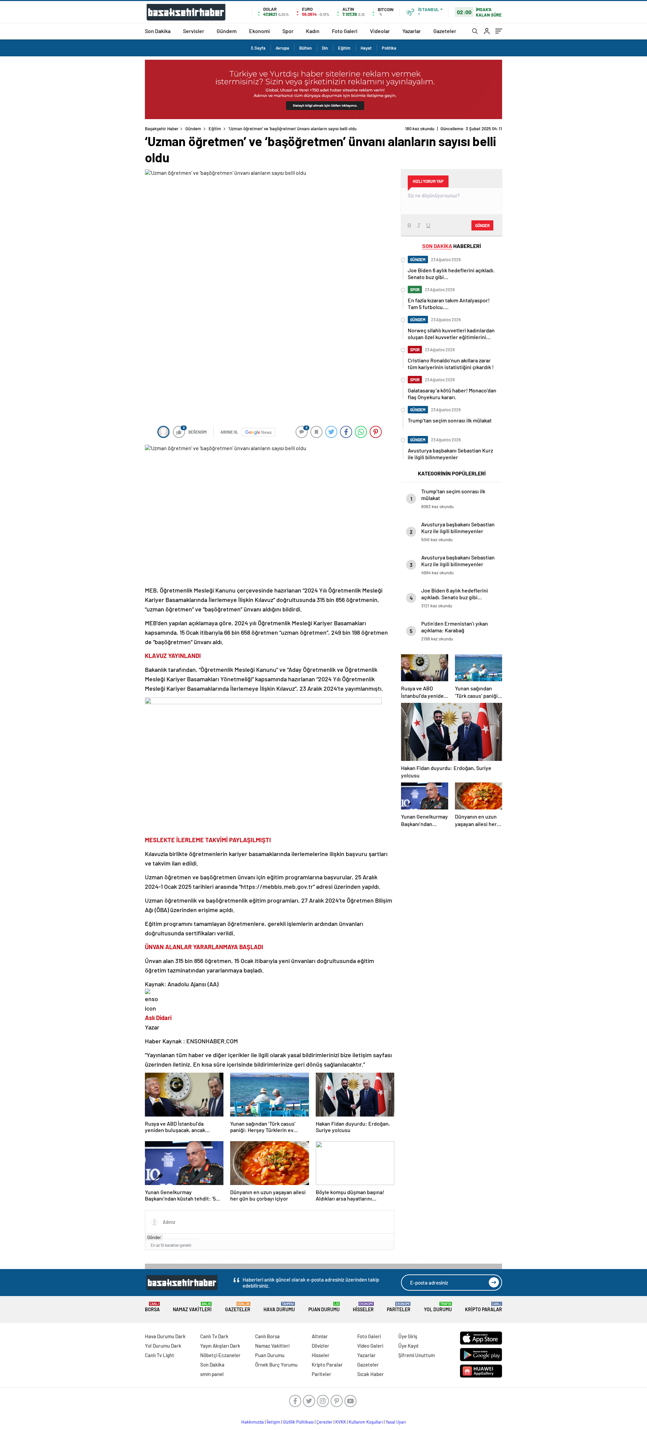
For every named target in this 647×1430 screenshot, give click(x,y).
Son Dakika (158, 31)
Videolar (380, 31)
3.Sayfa (258, 48)
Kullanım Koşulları (366, 1422)
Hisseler (363, 1307)
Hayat (366, 48)
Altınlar (320, 1336)
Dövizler (320, 1346)
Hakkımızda (252, 1422)
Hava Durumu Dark (165, 1336)
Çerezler (324, 1422)
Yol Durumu (438, 1307)
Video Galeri (370, 1346)
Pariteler (398, 1307)
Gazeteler (444, 31)
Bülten (305, 48)
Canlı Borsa (267, 1336)
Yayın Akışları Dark (220, 1346)
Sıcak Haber (370, 1374)
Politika (389, 48)
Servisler (193, 31)
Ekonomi (259, 31)
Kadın (312, 31)
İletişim (273, 1422)
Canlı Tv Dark (214, 1336)
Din (325, 48)
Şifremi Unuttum (416, 1355)
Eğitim (344, 48)
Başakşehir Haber (162, 128)
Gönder (154, 1237)
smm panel (212, 1374)
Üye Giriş (407, 1336)
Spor (288, 31)
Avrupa (282, 48)
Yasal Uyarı (396, 1422)
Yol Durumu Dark (163, 1346)
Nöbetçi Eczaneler (220, 1355)
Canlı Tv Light (159, 1355)
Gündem (227, 31)
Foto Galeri (345, 31)
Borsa (152, 1307)
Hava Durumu (279, 1307)
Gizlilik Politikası (298, 1422)
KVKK (340, 1422)
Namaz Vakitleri (192, 1307)
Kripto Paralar (483, 1307)
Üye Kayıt (408, 1346)
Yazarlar (411, 31)
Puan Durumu (324, 1307)
